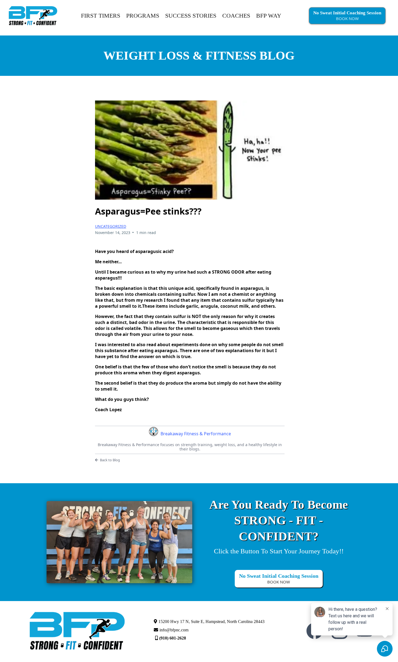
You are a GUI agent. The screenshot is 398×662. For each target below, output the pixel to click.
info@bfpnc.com (173, 630)
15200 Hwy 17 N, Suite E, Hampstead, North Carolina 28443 (211, 621)
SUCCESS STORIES (190, 15)
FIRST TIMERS (100, 15)
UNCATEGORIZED (110, 226)
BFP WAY (268, 15)
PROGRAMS (142, 15)
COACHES (236, 15)
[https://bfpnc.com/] (33, 15)
